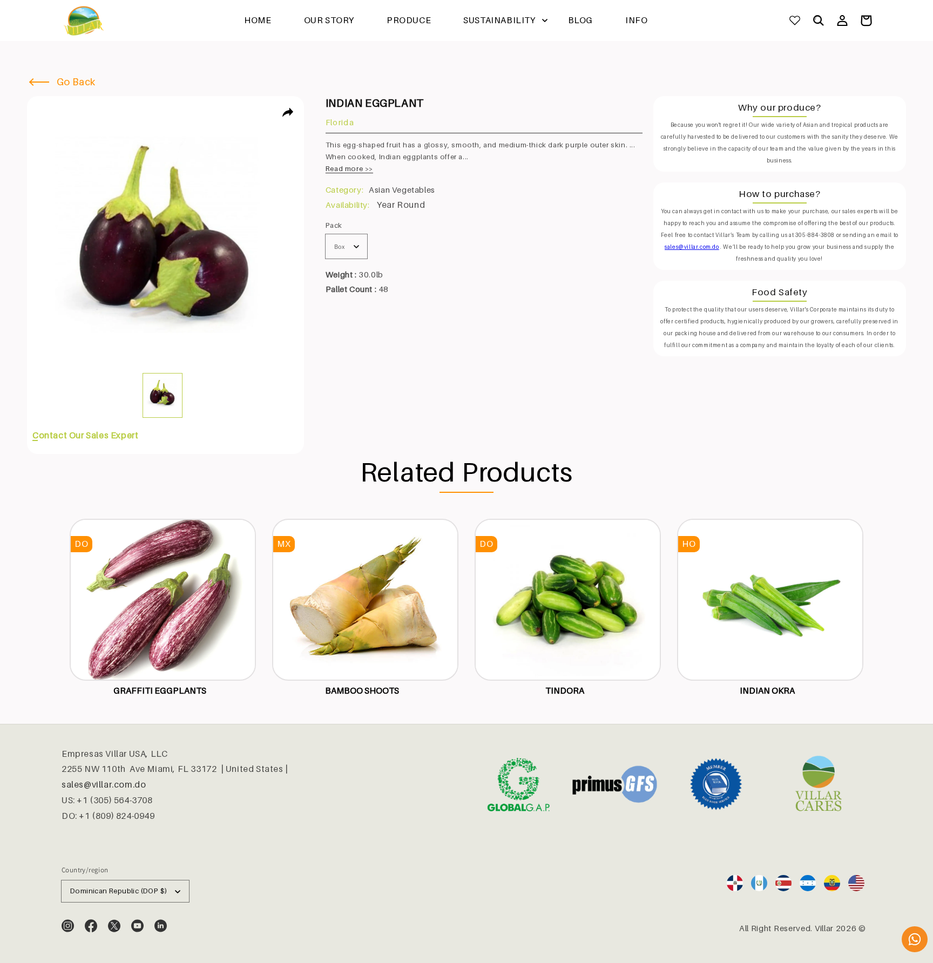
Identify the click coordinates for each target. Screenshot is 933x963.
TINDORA (564, 690)
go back (75, 81)
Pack (334, 225)
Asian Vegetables (402, 189)
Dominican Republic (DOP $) (118, 890)
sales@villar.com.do (104, 784)
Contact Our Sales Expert (85, 435)
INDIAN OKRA (767, 690)
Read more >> (349, 168)
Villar (824, 928)
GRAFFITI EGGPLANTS (159, 690)
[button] (818, 20)
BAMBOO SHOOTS (362, 690)
